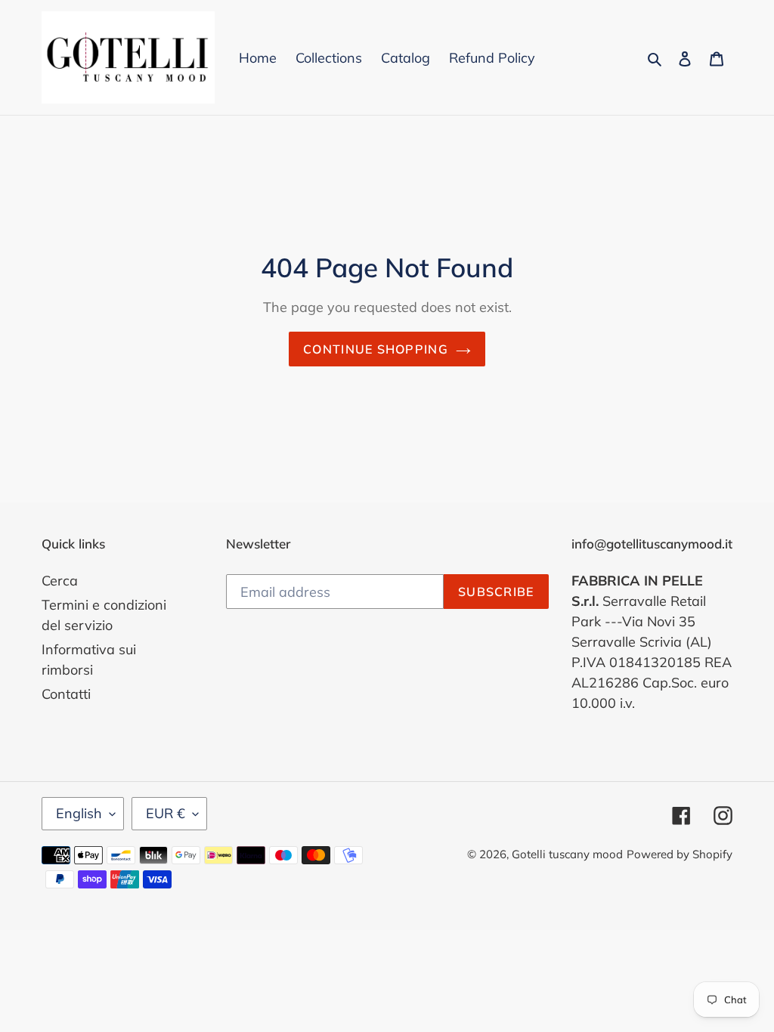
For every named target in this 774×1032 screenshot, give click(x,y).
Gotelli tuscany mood (567, 854)
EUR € (165, 813)
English (79, 813)
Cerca (60, 580)
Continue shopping (375, 349)
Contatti (66, 694)
